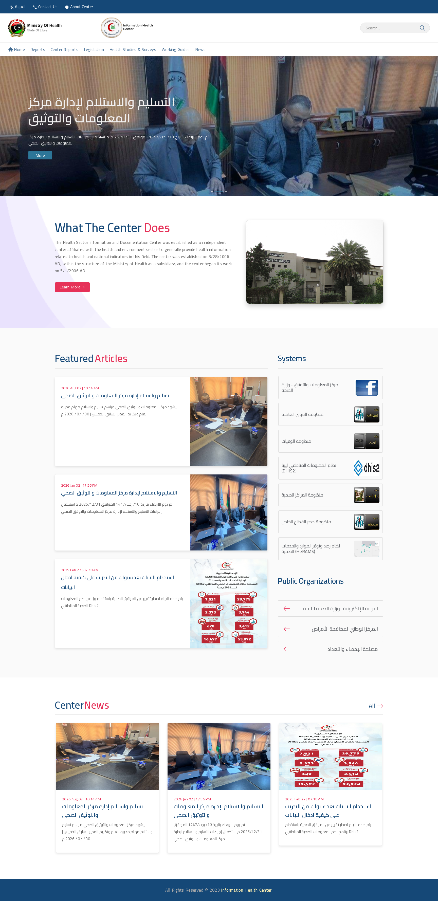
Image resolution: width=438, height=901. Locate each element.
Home (19, 49)
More (40, 155)
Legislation (94, 49)
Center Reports (65, 49)
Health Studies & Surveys (133, 49)
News (200, 49)
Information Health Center (246, 890)
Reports (37, 49)
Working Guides (176, 49)
